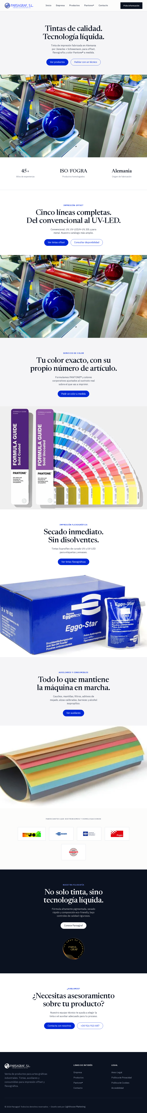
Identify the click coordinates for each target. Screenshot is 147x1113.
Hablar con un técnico (85, 62)
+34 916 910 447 (90, 1025)
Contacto (103, 5)
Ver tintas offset (56, 242)
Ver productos (57, 62)
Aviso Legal (116, 1072)
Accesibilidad (117, 1088)
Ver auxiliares (73, 712)
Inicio (48, 5)
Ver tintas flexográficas (73, 561)
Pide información (131, 5)
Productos (74, 5)
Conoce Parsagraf (73, 925)
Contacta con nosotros (59, 1025)
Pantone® (89, 5)
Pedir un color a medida (73, 393)
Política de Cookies (120, 1082)
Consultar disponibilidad (86, 242)
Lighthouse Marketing (75, 1106)
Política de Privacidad (121, 1077)
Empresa (60, 5)
